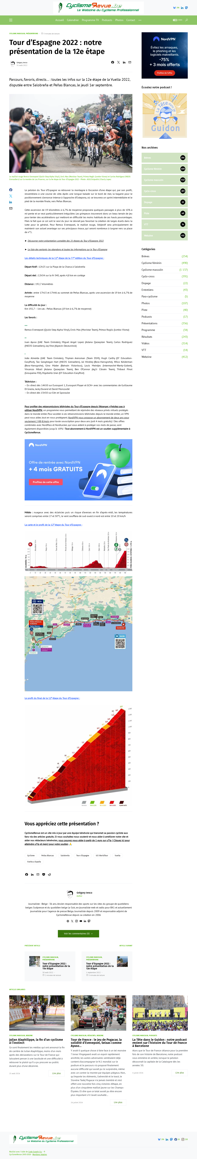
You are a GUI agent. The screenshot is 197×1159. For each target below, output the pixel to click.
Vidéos (145, 343)
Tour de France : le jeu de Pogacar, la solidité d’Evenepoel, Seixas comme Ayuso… (96, 1042)
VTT (144, 350)
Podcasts (147, 316)
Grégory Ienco (22, 62)
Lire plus (56, 1073)
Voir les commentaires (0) (77, 933)
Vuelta (117, 856)
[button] (10, 20)
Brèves (145, 256)
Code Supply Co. (35, 1152)
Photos (146, 303)
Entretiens (147, 290)
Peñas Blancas (47, 856)
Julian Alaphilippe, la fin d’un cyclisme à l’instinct (36, 1041)
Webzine (146, 357)
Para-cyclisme (149, 296)
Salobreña (65, 856)
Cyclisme (31, 856)
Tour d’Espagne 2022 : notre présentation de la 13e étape (100, 966)
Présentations (32, 34)
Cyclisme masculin (17, 34)
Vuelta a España (34, 862)
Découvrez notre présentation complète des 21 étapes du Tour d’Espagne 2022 (66, 240)
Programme (148, 330)
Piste (144, 310)
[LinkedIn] (182, 7)
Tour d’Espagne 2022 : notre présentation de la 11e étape (56, 966)
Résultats (147, 336)
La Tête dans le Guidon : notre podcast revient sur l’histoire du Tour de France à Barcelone (159, 1042)
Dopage (146, 283)
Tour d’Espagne (82, 856)
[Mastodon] (186, 7)
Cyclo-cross (148, 276)
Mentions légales (39, 1154)
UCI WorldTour (102, 856)
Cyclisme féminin (151, 263)
